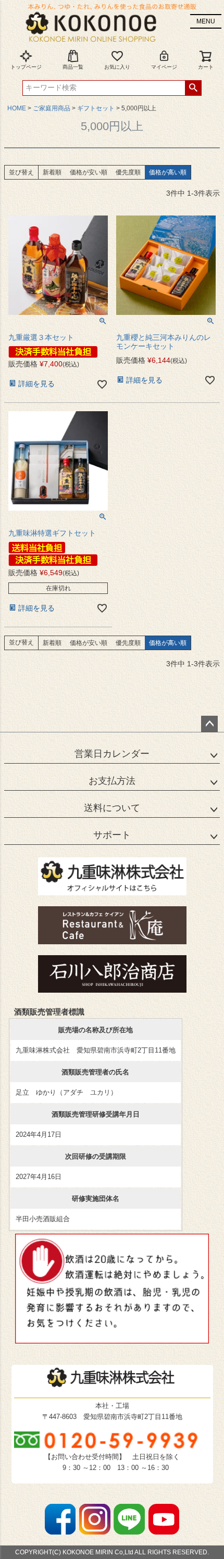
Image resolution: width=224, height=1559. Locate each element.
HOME (16, 108)
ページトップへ (209, 724)
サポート (112, 835)
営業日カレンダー (112, 754)
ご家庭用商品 (51, 108)
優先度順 (128, 172)
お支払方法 (112, 781)
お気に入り (117, 67)
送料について (112, 808)
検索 (193, 88)
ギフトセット (96, 108)
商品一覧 (73, 67)
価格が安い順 (88, 172)
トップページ (26, 67)
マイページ (164, 67)
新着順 (52, 172)
